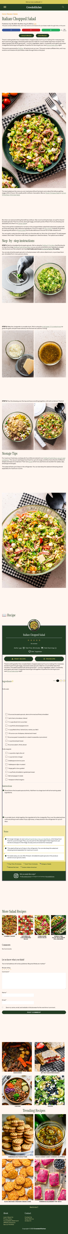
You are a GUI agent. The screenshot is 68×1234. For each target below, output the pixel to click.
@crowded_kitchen (26, 876)
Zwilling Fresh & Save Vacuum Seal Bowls (37, 839)
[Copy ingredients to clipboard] (13, 681)
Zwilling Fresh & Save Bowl (22, 247)
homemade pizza (52, 45)
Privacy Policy (7, 1219)
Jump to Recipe (26, 35)
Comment (6, 972)
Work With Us (29, 1219)
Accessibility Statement (11, 1221)
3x (64, 680)
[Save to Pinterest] (31, 30)
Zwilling (20, 48)
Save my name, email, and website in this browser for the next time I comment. (30, 1007)
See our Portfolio (8, 1224)
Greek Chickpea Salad (53, 193)
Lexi (20, 648)
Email (4, 1000)
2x (61, 680)
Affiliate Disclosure (9, 1222)
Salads (15, 14)
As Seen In (28, 1221)
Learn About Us (8, 1217)
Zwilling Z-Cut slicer (48, 245)
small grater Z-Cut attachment (51, 326)
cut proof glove (48, 249)
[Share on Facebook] (11, 30)
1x (58, 680)
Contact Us (28, 1217)
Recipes (9, 14)
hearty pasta (22, 230)
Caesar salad (22, 223)
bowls (30, 461)
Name (4, 992)
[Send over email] (51, 30)
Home (4, 14)
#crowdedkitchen (50, 876)
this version (48, 228)
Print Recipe (42, 35)
